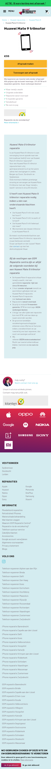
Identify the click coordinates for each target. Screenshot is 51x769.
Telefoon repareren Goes (13, 584)
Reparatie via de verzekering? (15, 526)
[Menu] (4, 11)
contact (16, 246)
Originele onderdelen (14, 92)
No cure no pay (12, 105)
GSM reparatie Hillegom (12, 707)
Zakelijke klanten (9, 532)
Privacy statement (10, 545)
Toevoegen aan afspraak (25, 72)
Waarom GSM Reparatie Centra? (16, 523)
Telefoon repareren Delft (13, 576)
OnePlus (29, 493)
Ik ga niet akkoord (31, 765)
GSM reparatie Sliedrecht (13, 739)
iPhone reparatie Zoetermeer (15, 673)
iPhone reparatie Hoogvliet (14, 646)
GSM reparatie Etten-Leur (13, 696)
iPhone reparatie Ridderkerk (14, 657)
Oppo (4, 496)
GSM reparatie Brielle (11, 688)
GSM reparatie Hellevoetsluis (15, 704)
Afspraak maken (26, 63)
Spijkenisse (7, 467)
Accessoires (7, 536)
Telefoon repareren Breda (13, 572)
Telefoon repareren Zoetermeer (16, 615)
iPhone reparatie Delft (12, 634)
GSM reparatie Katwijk (12, 715)
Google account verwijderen (14, 539)
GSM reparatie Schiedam (13, 735)
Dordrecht (6, 471)
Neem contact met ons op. (26, 383)
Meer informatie (26, 760)
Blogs (4, 549)
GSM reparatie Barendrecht (14, 684)
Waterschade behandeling (13, 516)
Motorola (30, 489)
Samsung (30, 496)
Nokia (4, 493)
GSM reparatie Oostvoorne (14, 727)
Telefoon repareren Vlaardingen (16, 611)
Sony (4, 499)
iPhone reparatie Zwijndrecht (15, 677)
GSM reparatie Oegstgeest (14, 723)
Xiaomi (29, 499)
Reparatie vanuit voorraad (17, 95)
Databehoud (11, 102)
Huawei (5, 489)
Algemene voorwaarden (12, 542)
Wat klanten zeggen (11, 519)
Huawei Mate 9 (35, 20)
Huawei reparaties (17, 20)
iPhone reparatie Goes (12, 638)
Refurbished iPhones (11, 513)
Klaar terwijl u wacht (14, 89)
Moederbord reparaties (12, 510)
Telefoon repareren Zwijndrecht (16, 619)
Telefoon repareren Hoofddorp (15, 592)
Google (29, 486)
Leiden (5, 474)
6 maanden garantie (14, 99)
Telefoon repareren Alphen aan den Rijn (19, 568)
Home (4, 20)
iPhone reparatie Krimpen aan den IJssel (20, 653)
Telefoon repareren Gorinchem (15, 588)
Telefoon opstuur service (13, 529)
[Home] (27, 11)
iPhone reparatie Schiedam (14, 661)
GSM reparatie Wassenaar (13, 743)
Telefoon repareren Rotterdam (15, 607)
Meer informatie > (11, 122)
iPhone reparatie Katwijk (13, 650)
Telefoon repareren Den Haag (15, 580)
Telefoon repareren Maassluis (15, 595)
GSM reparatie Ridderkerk (13, 731)
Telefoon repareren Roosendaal (16, 603)
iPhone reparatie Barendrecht (15, 626)
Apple (4, 486)
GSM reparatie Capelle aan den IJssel (18, 692)
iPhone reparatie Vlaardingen (15, 665)
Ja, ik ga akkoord (11, 765)
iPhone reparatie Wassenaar (15, 669)
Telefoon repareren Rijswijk (14, 599)
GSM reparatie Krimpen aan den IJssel (19, 719)
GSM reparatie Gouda (11, 700)
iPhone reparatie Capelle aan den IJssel (19, 630)
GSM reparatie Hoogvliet (13, 711)
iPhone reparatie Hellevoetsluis (16, 642)
